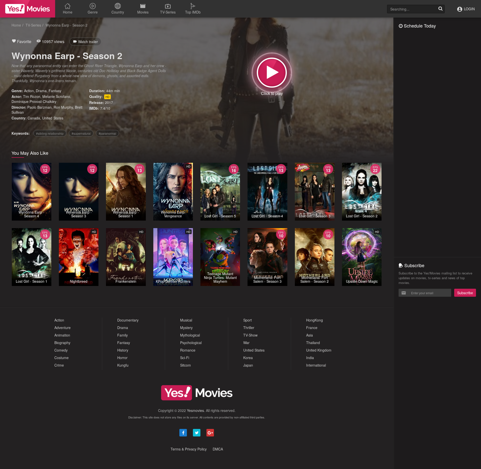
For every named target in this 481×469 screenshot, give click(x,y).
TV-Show (250, 335)
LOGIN (469, 8)
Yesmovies (195, 410)
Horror (122, 357)
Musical (186, 320)
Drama (41, 90)
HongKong (314, 320)
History (122, 350)
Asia (309, 335)
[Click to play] (272, 73)
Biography (62, 342)
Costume (61, 357)
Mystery (186, 327)
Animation (62, 335)
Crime (59, 365)
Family (122, 335)
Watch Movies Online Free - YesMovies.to (27, 9)
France (311, 327)
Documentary (128, 320)
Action (29, 90)
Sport (247, 320)
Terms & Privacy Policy (189, 448)
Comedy (61, 350)
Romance (187, 350)
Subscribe (465, 292)
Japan (248, 365)
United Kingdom (318, 350)
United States (52, 117)
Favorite (23, 41)
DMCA (218, 448)
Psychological (191, 342)
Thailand (313, 342)
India (310, 357)
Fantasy (55, 90)
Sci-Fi (184, 357)
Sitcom (185, 365)
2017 (109, 102)
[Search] (440, 9)
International (316, 365)
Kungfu (123, 365)
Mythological (190, 335)
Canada (34, 117)
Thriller (248, 327)
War (246, 342)
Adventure (62, 327)
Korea (248, 357)
